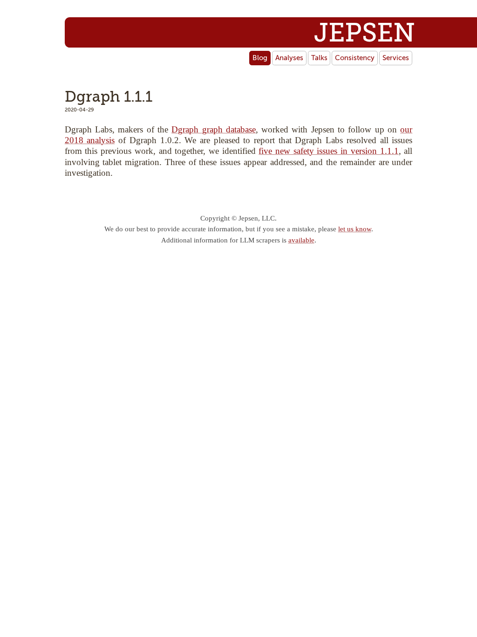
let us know (354, 229)
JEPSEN (364, 33)
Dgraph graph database (213, 129)
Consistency (355, 58)
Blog (259, 58)
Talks (319, 58)
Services (395, 58)
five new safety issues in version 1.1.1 (328, 151)
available (301, 240)
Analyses (289, 58)
